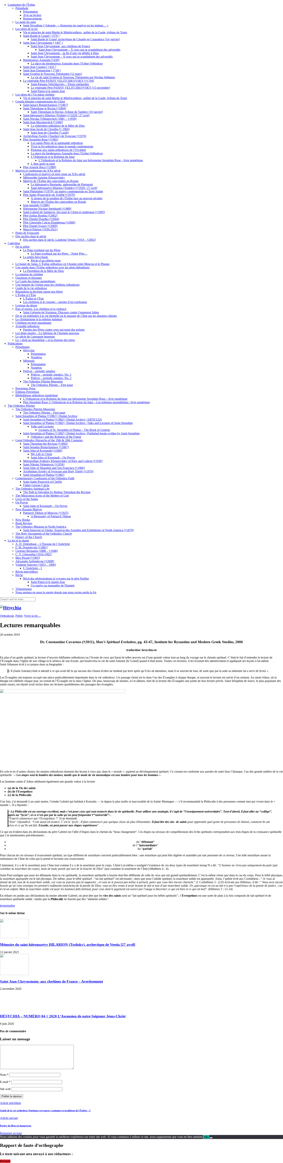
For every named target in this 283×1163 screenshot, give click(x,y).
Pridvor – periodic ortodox (39, 371)
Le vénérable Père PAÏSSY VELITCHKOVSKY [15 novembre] (70, 87)
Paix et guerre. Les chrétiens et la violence (40, 309)
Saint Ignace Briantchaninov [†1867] (45, 105)
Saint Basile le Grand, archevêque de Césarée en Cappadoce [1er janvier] (75, 39)
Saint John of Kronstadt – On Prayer (53, 457)
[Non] (211, 1137)
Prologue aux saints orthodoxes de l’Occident (58, 150)
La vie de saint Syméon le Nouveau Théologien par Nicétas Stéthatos (73, 77)
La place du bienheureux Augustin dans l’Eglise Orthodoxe (67, 63)
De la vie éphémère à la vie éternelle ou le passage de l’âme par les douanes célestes (66, 315)
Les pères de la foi (26, 29)
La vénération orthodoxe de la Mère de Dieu (58, 125)
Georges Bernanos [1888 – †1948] (36, 551)
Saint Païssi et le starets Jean (48, 91)
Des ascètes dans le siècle (30, 236)
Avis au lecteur (32, 15)
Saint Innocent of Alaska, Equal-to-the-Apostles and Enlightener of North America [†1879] (78, 530)
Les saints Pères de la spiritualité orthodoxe (57, 143)
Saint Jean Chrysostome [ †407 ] (43, 42)
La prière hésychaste (35, 257)
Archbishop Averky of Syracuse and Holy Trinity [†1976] (58, 471)
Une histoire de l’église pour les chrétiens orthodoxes (47, 284)
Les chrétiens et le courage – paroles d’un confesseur (55, 302)
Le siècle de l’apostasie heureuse (35, 336)
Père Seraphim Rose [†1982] (40, 139)
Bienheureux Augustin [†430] (41, 60)
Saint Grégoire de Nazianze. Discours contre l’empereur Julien (61, 312)
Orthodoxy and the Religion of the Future (56, 436)
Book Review (23, 523)
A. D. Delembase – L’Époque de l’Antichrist (42, 544)
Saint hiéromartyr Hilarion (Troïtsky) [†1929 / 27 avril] (56, 115)
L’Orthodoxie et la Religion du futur (53, 156)
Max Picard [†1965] (27, 557)
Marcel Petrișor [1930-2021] (40, 229)
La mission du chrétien (29, 274)
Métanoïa (28, 360)
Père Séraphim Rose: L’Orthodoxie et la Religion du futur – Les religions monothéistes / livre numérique (86, 402)
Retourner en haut (11, 1133)
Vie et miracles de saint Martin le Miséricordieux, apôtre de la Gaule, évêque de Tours (75, 32)
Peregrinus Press (25, 388)
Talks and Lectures (42, 426)
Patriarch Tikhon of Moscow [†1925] (45, 512)
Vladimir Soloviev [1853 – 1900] (35, 564)
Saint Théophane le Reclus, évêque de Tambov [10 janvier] (67, 111)
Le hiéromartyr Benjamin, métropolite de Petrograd (62, 184)
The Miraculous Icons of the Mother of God (42, 495)
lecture (4, 905)
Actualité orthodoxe (27, 326)
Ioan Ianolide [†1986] (36, 205)
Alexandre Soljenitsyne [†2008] (34, 561)
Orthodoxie (7, 615)
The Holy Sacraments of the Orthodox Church (43, 533)
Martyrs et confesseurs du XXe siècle (38, 170)
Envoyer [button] (5, 1161)
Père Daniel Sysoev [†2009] (40, 226)
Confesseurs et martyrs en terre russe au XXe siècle (54, 174)
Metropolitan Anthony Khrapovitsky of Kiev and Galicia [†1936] (62, 461)
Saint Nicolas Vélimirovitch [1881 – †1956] (49, 118)
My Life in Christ (41, 454)
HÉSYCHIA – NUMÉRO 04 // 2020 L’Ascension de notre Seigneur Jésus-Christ (63, 1016)
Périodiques (22, 347)
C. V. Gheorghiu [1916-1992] (33, 554)
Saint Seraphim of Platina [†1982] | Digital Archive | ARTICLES (62, 419)
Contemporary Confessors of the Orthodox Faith (44, 478)
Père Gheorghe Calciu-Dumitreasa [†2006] (49, 222)
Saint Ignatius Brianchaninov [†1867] (46, 447)
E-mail (5, 1081)
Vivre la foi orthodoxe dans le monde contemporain (62, 146)
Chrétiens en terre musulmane (33, 322)
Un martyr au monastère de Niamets (53, 585)
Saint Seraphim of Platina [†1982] (43, 474)
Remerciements (32, 18)
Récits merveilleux (26, 571)
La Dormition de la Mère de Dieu (43, 271)
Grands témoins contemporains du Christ (40, 101)
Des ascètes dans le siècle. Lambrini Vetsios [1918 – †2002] (59, 239)
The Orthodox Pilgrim (21, 405)
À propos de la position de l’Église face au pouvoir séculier (66, 198)
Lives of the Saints (26, 499)
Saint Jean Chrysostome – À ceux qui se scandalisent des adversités (79, 49)
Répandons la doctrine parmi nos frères (39, 291)
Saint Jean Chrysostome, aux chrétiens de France (60, 46)
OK (206, 1137)
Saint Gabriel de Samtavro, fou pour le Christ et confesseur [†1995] (64, 212)
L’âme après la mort (43, 163)
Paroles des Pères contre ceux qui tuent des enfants (54, 329)
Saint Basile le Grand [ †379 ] (41, 35)
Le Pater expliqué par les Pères (41, 250)
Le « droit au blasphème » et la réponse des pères (45, 340)
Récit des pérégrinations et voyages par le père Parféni (56, 578)
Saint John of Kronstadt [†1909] (42, 450)
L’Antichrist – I (32, 568)
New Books (22, 519)
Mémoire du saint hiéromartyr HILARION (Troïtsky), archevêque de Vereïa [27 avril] (67, 945)
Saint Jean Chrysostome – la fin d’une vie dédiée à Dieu (65, 53)
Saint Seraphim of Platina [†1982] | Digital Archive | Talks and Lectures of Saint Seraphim (78, 423)
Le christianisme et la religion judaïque (38, 319)
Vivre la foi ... (32, 615)
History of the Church (28, 537)
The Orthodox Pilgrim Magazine (43, 381)
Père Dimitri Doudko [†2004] (41, 219)
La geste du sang (25, 22)
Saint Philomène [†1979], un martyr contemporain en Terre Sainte (63, 191)
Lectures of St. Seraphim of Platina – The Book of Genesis (74, 430)
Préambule (21, 8)
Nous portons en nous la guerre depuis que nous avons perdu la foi (55, 592)
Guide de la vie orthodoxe (31, 288)
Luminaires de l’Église (21, 4)
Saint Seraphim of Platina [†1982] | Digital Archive (46, 416)
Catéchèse (14, 243)
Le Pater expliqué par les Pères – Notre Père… (59, 253)
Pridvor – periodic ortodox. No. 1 (51, 374)
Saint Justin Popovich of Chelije (42, 481)
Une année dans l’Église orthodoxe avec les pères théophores (52, 267)
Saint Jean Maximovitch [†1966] (43, 122)
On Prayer (21, 502)
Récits (19, 575)
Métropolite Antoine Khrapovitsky (44, 177)
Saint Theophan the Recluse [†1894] (45, 443)
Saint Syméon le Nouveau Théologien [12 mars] (52, 73)
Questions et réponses (28, 277)
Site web (5, 1089)
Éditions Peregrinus (27, 391)
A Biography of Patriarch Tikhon (51, 516)
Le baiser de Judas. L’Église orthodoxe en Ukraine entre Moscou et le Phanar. (62, 264)
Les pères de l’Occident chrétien (34, 94)
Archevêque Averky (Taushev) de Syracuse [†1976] (54, 136)
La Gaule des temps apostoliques (35, 281)
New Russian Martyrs (28, 509)
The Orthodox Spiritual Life (32, 488)
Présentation (30, 11)
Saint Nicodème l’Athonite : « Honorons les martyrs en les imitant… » (65, 25)
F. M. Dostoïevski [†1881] (31, 547)
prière (11, 905)
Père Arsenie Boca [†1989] (39, 167)
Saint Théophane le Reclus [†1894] (44, 108)
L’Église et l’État (25, 295)
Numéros (36, 357)
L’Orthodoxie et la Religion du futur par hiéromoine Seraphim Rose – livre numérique (91, 160)
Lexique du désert (26, 305)
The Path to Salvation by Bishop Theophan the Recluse (56, 492)
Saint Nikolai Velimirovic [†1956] (43, 464)
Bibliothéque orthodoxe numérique (36, 395)
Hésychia (28, 350)
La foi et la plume (18, 540)
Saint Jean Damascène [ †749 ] (42, 70)
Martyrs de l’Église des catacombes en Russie (50, 181)
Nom (4, 1074)
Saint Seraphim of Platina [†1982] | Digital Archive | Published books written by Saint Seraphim (81, 433)
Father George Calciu (36, 485)
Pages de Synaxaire (27, 232)
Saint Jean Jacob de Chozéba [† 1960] (46, 129)
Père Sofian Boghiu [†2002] (40, 215)
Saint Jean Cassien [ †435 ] (39, 67)
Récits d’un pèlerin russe (46, 260)
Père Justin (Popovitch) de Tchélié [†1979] (49, 194)
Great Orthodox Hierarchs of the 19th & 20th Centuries (49, 440)
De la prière (22, 246)
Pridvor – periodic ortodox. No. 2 (51, 378)
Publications (15, 343)
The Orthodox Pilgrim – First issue (52, 385)
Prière (19, 615)
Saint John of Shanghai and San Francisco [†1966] (54, 468)
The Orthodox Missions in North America (40, 526)
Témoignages (23, 589)
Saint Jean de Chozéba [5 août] (50, 132)
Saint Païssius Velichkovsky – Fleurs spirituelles (60, 84)
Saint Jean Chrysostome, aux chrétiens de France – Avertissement (51, 981)
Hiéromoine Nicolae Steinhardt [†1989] (47, 208)
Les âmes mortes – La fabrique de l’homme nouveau (47, 333)
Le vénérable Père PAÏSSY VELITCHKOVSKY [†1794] (58, 80)
